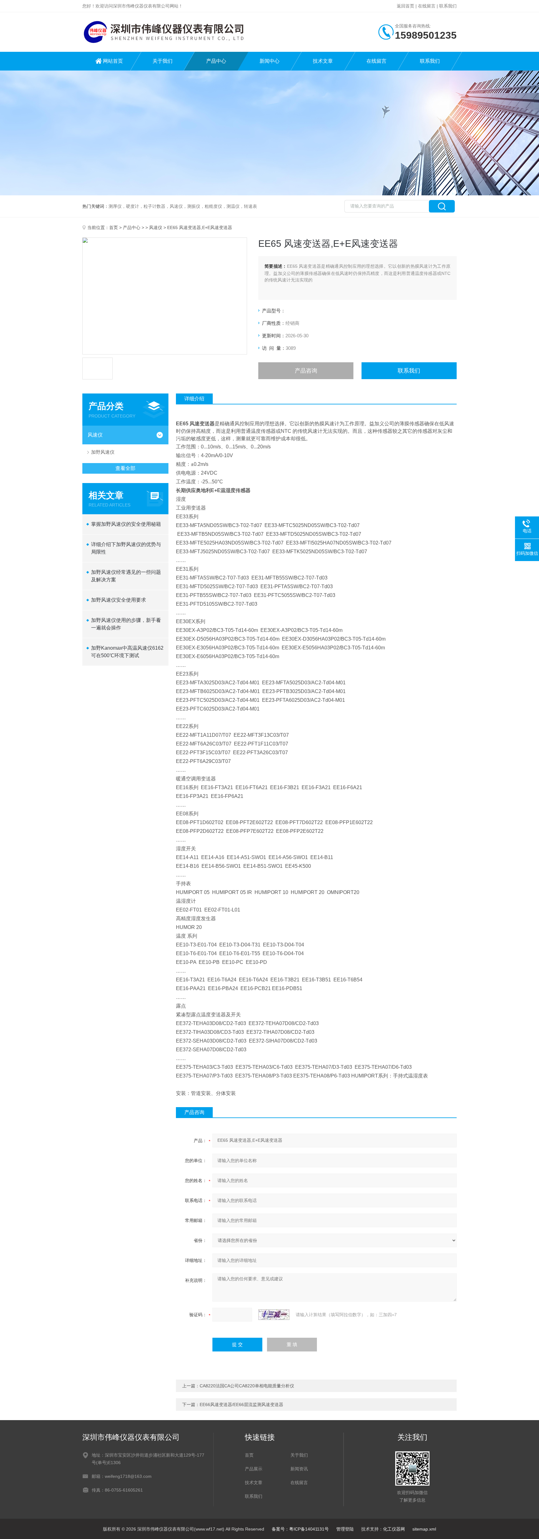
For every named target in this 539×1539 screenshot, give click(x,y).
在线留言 (426, 5)
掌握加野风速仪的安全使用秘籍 (126, 524)
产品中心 (216, 61)
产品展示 (253, 1468)
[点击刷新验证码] (273, 1314)
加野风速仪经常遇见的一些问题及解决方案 (126, 575)
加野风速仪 (102, 452)
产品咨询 (306, 371)
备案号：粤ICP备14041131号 (300, 1529)
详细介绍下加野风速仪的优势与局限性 (126, 548)
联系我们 (448, 5)
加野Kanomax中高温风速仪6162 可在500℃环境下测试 (127, 651)
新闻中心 (269, 61)
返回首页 (405, 5)
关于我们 (162, 61)
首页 (113, 227)
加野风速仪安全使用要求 (118, 600)
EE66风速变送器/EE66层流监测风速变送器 (241, 1404)
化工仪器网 (394, 1529)
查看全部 (125, 468)
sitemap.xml (424, 1529)
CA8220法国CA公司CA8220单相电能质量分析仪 (247, 1385)
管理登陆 (345, 1529)
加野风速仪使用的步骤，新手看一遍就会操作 (126, 624)
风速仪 (155, 227)
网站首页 (113, 61)
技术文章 (323, 61)
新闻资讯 (299, 1468)
